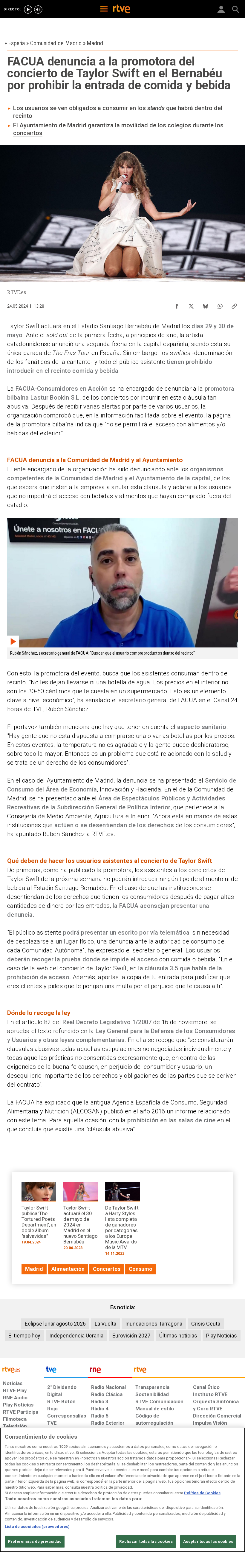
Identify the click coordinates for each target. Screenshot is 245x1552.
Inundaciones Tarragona (153, 1324)
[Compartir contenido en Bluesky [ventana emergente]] (205, 304)
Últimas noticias (178, 1335)
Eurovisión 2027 (131, 1335)
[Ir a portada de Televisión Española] (66, 1371)
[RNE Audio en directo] (38, 9)
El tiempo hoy (24, 1335)
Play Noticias (221, 1335)
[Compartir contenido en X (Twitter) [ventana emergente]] (191, 304)
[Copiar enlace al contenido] (234, 304)
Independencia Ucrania (76, 1335)
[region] (122, 1489)
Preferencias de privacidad (35, 1541)
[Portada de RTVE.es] (122, 9)
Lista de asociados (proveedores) (37, 1526)
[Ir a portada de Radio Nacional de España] (110, 1371)
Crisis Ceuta (205, 1324)
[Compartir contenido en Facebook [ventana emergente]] (177, 304)
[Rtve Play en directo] (28, 9)
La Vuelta (105, 1324)
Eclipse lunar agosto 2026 (55, 1324)
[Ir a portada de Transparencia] (188, 1371)
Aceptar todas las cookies (208, 1541)
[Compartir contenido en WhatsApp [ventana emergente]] (220, 304)
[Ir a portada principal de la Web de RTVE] (22, 1369)
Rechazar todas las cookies (145, 1541)
